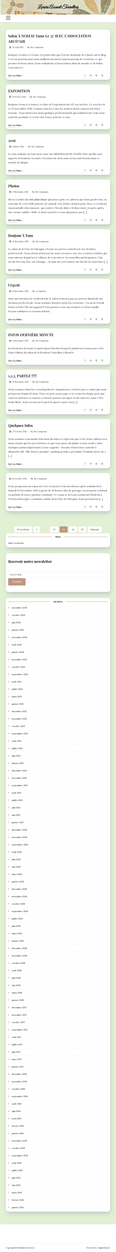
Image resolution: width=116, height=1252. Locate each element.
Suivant (94, 529)
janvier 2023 (18, 704)
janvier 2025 (18, 630)
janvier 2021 (18, 822)
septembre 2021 (20, 785)
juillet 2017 (17, 1044)
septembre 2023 (20, 674)
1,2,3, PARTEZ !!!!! (22, 375)
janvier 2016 (18, 1133)
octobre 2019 (18, 904)
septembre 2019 (20, 911)
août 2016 (16, 1103)
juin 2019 (16, 926)
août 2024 (17, 644)
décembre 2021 (19, 770)
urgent (14, 285)
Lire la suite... (15, 75)
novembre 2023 (19, 659)
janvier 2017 (18, 1066)
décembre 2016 (19, 1074)
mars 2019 (17, 933)
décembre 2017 (19, 1007)
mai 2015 (16, 1185)
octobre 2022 (18, 726)
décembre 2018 (19, 948)
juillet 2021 (17, 800)
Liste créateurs (16, 543)
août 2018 (16, 970)
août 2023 (16, 681)
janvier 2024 (18, 652)
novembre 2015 (19, 1140)
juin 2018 (16, 978)
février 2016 (18, 1126)
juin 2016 (16, 1111)
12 (54, 529)
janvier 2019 (18, 941)
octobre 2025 (18, 615)
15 (82, 529)
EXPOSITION (19, 90)
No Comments (37, 47)
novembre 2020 (19, 837)
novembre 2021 (19, 778)
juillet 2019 (17, 918)
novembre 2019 (19, 896)
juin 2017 (16, 1052)
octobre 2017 (18, 1022)
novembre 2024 (19, 637)
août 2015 (16, 1163)
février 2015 (18, 1200)
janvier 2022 (18, 763)
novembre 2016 (19, 1081)
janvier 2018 (18, 1000)
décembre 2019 (19, 889)
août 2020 (17, 852)
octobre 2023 (18, 667)
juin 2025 (16, 622)
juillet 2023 (17, 689)
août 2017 (16, 1037)
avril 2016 (16, 1118)
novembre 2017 (19, 1015)
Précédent (23, 529)
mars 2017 (17, 1059)
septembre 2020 (20, 844)
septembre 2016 (20, 1096)
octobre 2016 (18, 1089)
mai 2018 (16, 985)
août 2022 (16, 741)
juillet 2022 (17, 748)
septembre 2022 (20, 733)
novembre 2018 (19, 955)
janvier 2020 (18, 881)
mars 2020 (17, 874)
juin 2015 (16, 1177)
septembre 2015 (20, 1155)
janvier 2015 (18, 1207)
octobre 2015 (18, 1148)
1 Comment (41, 291)
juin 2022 (16, 755)
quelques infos (20, 425)
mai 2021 (16, 815)
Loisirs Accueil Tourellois (58, 7)
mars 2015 (17, 1192)
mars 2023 (17, 696)
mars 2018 (17, 992)
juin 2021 (16, 807)
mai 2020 (16, 866)
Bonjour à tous (20, 235)
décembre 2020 (19, 829)
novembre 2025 (19, 607)
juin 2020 (16, 859)
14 (73, 529)
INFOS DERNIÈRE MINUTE (31, 334)
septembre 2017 (20, 1029)
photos (13, 185)
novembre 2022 (19, 718)
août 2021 (16, 792)
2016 (12, 140)
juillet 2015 (17, 1170)
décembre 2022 (19, 711)
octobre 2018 (18, 963)
